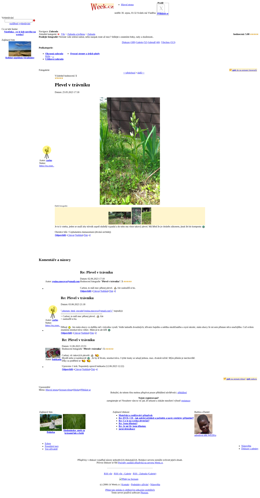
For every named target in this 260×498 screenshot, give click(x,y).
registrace (185, 400)
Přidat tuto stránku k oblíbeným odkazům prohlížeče (130, 490)
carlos (49, 160)
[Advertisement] (20, 110)
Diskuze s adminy (249, 448)
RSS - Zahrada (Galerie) (144, 473)
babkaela (56, 359)
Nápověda (246, 446)
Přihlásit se (85, 390)
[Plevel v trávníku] (130, 204)
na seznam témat (236, 379)
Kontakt (125, 484)
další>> (140, 72)
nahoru (252, 379)
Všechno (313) (168, 42)
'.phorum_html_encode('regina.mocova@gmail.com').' (87, 311)
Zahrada (91, 34)
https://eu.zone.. (46, 165)
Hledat (76, 390)
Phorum (144, 492)
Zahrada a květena (76, 34)
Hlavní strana (127, 4)
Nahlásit (79, 235)
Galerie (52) (141, 42)
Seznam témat (65, 390)
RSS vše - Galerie (122, 473)
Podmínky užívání (139, 484)
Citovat (71, 235)
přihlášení (182, 392)
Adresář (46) (154, 42)
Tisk (86, 235)
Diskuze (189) (128, 42)
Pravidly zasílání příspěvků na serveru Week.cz (140, 462)
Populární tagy (52, 446)
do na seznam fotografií (244, 70)
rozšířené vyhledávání (19, 23)
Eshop (48, 443)
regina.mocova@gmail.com (66, 281)
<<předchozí (129, 72)
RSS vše (108, 473)
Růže (47, 56)
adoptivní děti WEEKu (205, 435)
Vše (63, 34)
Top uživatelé (51, 449)
